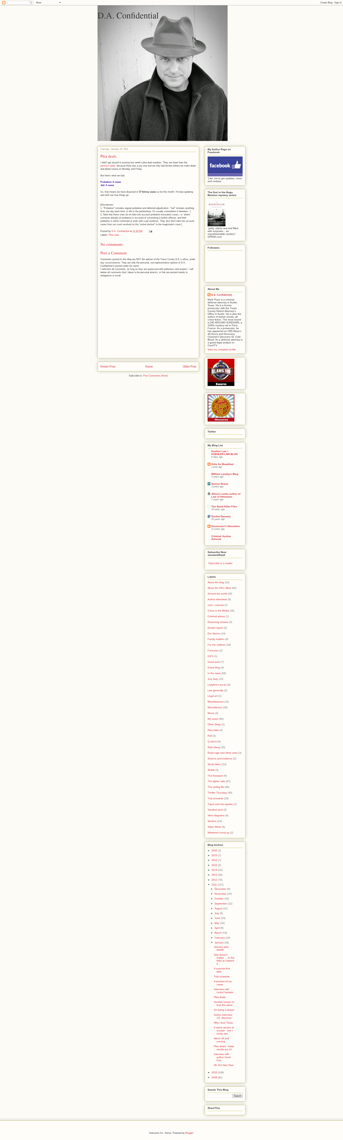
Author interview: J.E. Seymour (223, 1016)
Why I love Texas (223, 1022)
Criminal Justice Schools (221, 537)
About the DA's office (219, 587)
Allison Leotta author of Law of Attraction (225, 495)
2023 (215, 855)
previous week (107, 165)
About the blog (216, 582)
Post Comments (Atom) (155, 375)
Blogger (189, 1133)
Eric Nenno (214, 633)
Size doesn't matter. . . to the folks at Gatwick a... (224, 959)
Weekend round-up (218, 832)
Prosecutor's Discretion (225, 526)
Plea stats (114, 235)
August (219, 908)
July (217, 913)
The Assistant (215, 775)
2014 (215, 870)
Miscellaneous (216, 701)
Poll (210, 735)
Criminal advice (216, 616)
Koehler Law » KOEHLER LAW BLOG (224, 453)
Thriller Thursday (217, 792)
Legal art (213, 695)
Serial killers (214, 764)
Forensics (213, 650)
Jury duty (213, 678)
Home (149, 366)
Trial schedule (215, 798)
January (219, 942)
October (219, 898)
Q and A (212, 741)
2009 (215, 1077)
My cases (213, 718)
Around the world (217, 593)
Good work (214, 661)
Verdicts (212, 821)
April (217, 927)
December (221, 888)
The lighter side (216, 781)
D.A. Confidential (128, 15)
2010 (215, 1072)
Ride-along (214, 747)
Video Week (214, 826)
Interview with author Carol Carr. (222, 1057)
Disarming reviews (218, 622)
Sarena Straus (219, 483)
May (217, 923)
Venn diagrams (216, 815)
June (218, 918)
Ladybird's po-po (217, 684)
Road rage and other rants (223, 752)
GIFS (210, 656)
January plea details (221, 948)
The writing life (216, 787)
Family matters (216, 639)
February (220, 937)
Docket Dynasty (221, 516)
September (221, 903)
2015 (215, 865)
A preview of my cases (223, 983)
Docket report (215, 627)
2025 (215, 850)
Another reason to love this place (224, 1003)
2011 (215, 884)
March (218, 932)
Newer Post (107, 366)
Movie (211, 713)
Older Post (189, 366)
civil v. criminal (216, 605)
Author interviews (217, 599)
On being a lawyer (224, 1009)
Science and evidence (220, 758)
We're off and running (221, 1040)
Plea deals (220, 997)
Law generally (215, 690)
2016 (215, 860)
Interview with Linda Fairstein (223, 991)
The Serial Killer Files (224, 506)
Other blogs (214, 724)
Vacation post (215, 809)
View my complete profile (222, 349)
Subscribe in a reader (220, 563)
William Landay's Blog (224, 474)
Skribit (211, 770)
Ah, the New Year (223, 1065)
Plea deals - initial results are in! (224, 1048)
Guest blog (214, 667)
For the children (216, 644)
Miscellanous (215, 707)
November (221, 893)
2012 (215, 879)
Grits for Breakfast (222, 464)
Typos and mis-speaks (220, 804)
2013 (215, 874)
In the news (214, 673)
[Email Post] (150, 231)
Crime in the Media (218, 610)
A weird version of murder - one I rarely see (224, 1030)
